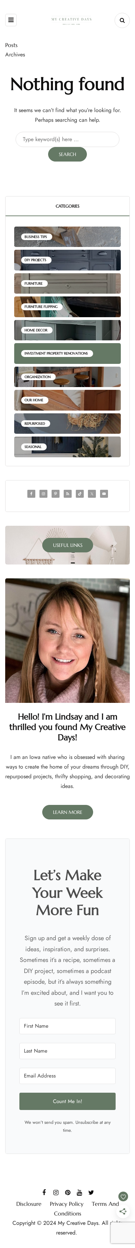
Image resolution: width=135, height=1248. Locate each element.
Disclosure (29, 1203)
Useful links (67, 545)
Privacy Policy (66, 1203)
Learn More (67, 812)
